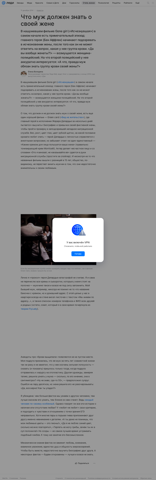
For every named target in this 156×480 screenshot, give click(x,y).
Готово (78, 254)
